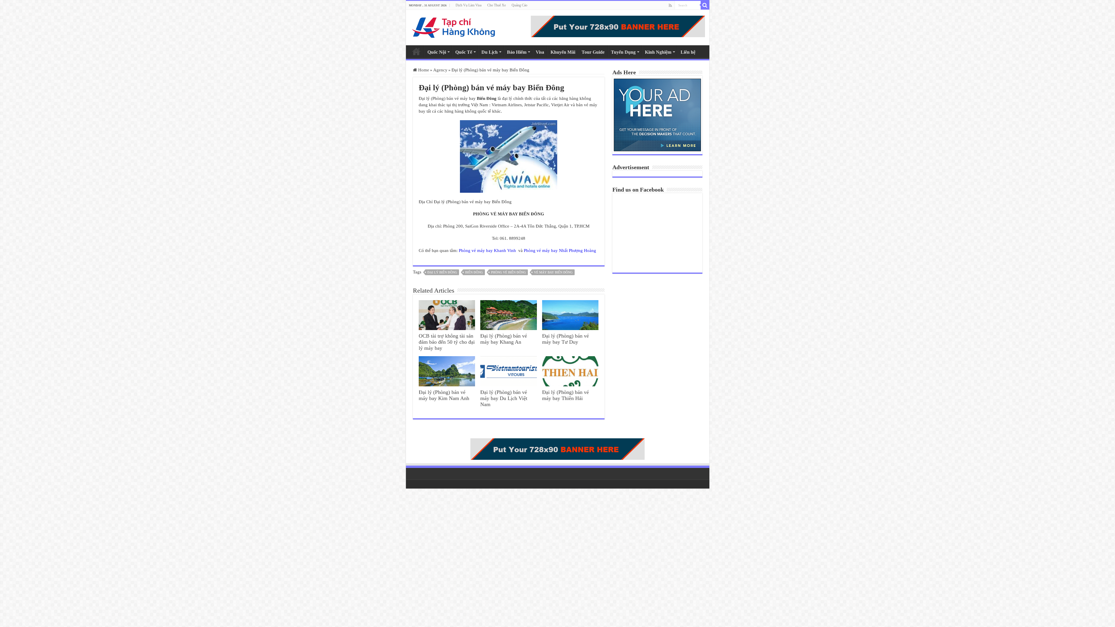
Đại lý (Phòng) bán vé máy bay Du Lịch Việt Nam (503, 398)
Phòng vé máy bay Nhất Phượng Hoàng (560, 250)
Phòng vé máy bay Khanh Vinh (488, 250)
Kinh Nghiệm (658, 52)
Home (416, 51)
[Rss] (670, 5)
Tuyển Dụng (623, 52)
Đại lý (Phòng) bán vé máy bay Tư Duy (565, 339)
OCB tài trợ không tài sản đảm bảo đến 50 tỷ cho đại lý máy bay (447, 342)
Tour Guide (593, 52)
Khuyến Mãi (563, 52)
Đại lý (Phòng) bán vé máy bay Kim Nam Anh (444, 395)
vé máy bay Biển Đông (553, 272)
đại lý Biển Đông (442, 272)
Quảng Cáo (519, 5)
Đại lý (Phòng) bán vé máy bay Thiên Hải (565, 395)
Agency (440, 70)
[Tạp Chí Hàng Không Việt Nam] (453, 26)
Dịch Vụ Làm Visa (468, 5)
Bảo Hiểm (516, 52)
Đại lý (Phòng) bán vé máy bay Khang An (503, 339)
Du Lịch (489, 52)
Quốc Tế (463, 52)
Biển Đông (474, 272)
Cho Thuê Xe (496, 5)
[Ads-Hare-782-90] (618, 26)
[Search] (705, 5)
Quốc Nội (436, 52)
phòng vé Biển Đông (508, 272)
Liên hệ (688, 52)
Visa (540, 52)
